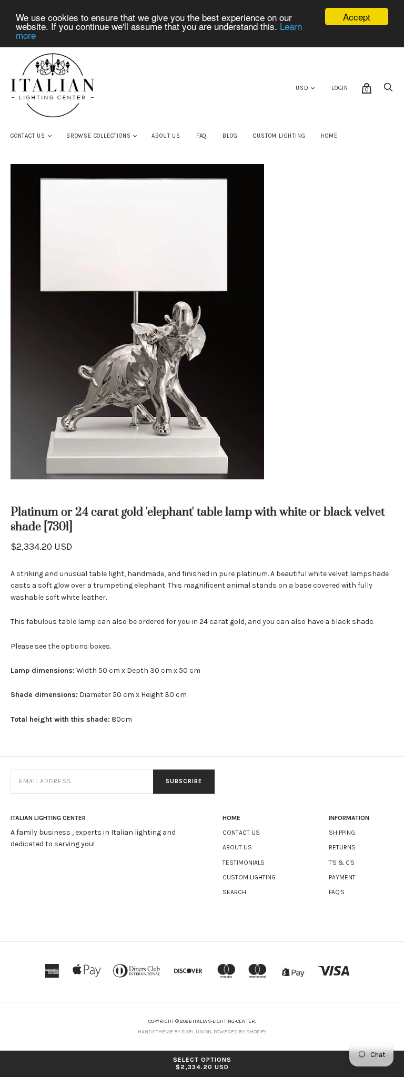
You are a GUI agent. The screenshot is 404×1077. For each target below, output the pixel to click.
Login (339, 88)
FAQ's (337, 892)
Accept (356, 16)
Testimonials (244, 862)
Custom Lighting (279, 135)
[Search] (388, 90)
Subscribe (184, 781)
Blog (230, 135)
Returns (342, 847)
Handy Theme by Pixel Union (174, 1032)
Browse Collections (98, 135)
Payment (342, 877)
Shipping (342, 832)
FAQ (201, 135)
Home (329, 135)
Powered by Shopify (240, 1032)
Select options (202, 1063)
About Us (166, 135)
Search (234, 892)
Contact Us (28, 135)
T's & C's (342, 862)
